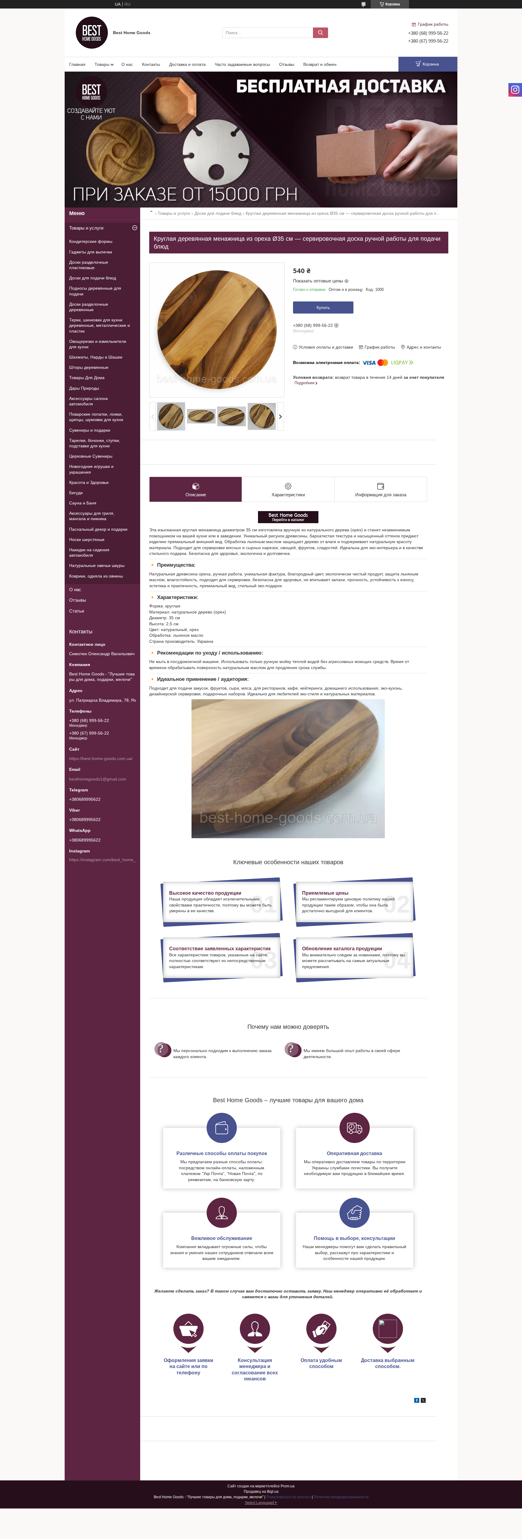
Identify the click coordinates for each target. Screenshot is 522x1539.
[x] (423, 1401)
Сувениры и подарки (89, 430)
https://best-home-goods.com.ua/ (101, 758)
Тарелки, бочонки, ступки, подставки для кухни (94, 443)
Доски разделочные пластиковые (88, 265)
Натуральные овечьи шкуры (96, 565)
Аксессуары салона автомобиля (88, 401)
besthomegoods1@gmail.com (97, 779)
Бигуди (76, 492)
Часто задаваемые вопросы (242, 64)
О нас (127, 64)
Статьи (76, 610)
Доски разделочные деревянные (88, 307)
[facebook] (416, 1401)
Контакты (151, 64)
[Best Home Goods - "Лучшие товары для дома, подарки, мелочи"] (92, 32)
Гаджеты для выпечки (90, 252)
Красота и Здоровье (89, 482)
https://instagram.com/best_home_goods (108, 859)
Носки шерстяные (87, 539)
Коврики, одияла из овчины (96, 576)
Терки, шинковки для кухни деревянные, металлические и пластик (99, 325)
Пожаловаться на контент (288, 1497)
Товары (102, 64)
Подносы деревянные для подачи (95, 291)
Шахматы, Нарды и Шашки (95, 357)
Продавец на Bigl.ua (261, 1491)
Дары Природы (84, 388)
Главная (77, 64)
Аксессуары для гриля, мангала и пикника (91, 516)
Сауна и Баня (82, 503)
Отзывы (286, 64)
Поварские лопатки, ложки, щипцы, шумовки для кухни (96, 417)
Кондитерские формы (90, 241)
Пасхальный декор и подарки (98, 529)
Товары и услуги (174, 213)
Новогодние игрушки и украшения (91, 469)
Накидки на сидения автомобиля (89, 552)
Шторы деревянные (88, 367)
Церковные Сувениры (90, 456)
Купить (323, 307)
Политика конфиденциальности (341, 1497)
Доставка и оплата (187, 64)
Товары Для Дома (87, 377)
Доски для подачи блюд (218, 213)
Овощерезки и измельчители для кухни (97, 344)
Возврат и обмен (320, 64)
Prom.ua (288, 1486)
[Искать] (320, 32)
